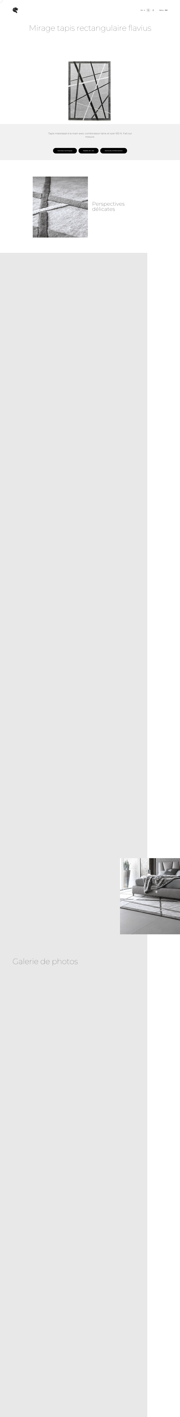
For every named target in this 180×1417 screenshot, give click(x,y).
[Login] (154, 10)
